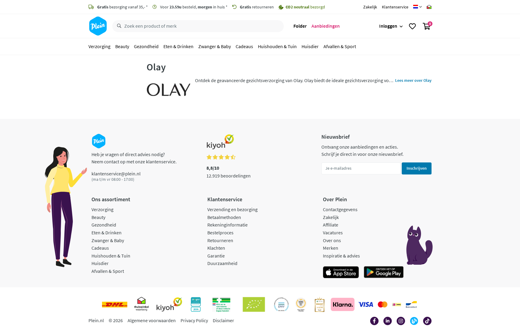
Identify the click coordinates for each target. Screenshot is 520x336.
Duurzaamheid (222, 263)
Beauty (122, 46)
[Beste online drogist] (300, 304)
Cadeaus (244, 46)
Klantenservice (395, 7)
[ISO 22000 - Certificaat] (281, 304)
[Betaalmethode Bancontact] (411, 304)
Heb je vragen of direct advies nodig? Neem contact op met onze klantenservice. (134, 158)
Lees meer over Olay (413, 80)
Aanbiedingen (325, 26)
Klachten (216, 248)
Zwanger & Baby (214, 46)
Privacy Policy (194, 320)
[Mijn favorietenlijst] (412, 26)
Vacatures (333, 233)
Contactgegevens (340, 209)
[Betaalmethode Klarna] (342, 304)
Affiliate (330, 225)
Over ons (332, 240)
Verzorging (99, 46)
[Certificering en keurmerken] (254, 304)
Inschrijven (417, 168)
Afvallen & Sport (339, 46)
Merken (330, 248)
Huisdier (310, 46)
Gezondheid (146, 46)
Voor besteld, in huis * (193, 7)
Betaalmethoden (224, 217)
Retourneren (220, 240)
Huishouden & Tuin (277, 46)
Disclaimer (223, 320)
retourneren (257, 7)
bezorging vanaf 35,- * (122, 7)
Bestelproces (220, 233)
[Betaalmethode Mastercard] (382, 304)
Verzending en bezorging (232, 209)
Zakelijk (370, 7)
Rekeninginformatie (227, 225)
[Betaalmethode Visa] (365, 304)
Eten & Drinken (178, 46)
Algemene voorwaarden (152, 320)
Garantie (216, 256)
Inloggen (388, 26)
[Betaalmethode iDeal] (396, 304)
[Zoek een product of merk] (118, 26)
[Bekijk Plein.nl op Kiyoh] (169, 304)
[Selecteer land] (417, 7)
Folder (300, 26)
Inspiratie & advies (341, 256)
